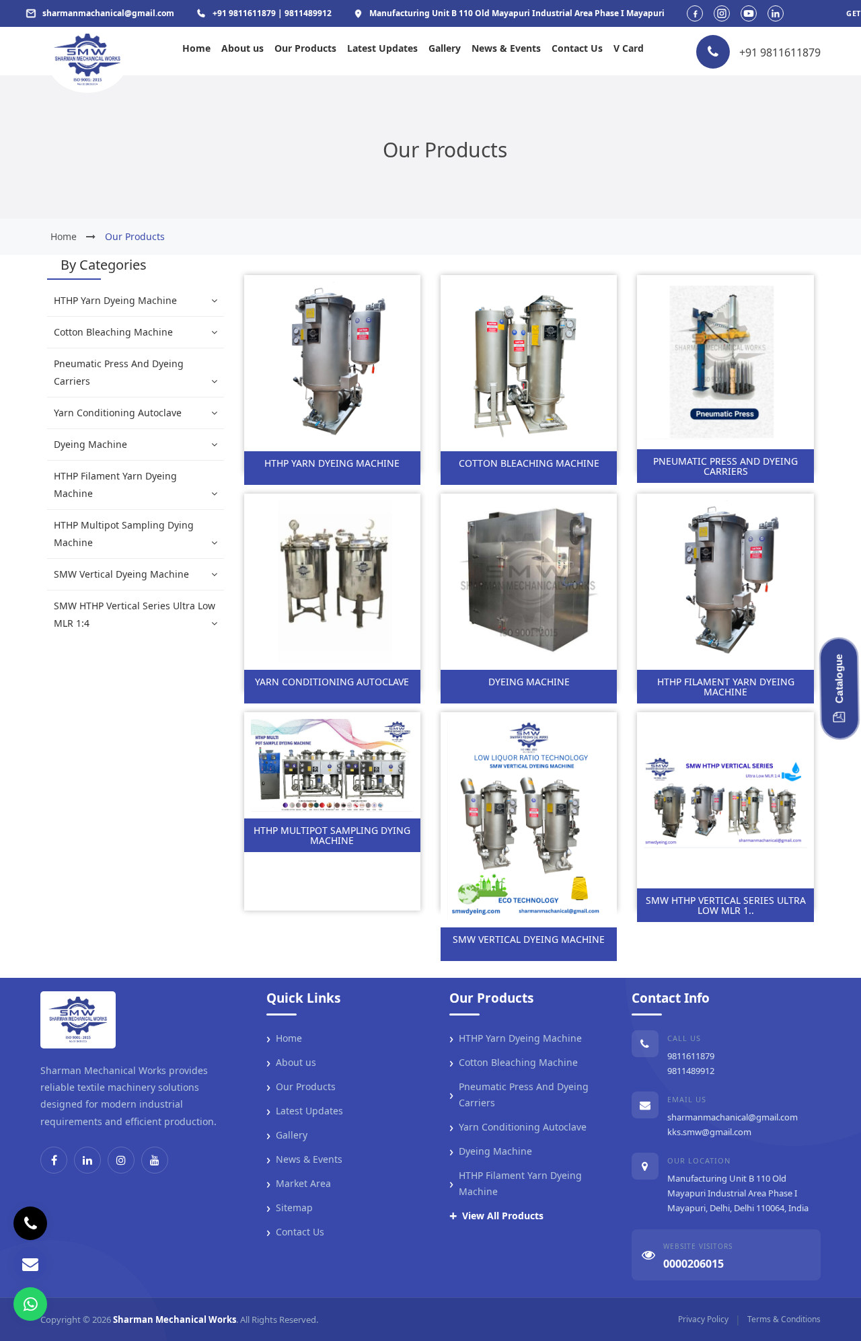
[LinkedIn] (87, 1160)
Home (196, 48)
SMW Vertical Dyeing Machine (121, 574)
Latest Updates (382, 48)
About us (242, 48)
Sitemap (289, 1208)
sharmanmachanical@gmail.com (732, 1117)
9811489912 (690, 1071)
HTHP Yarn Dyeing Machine (115, 300)
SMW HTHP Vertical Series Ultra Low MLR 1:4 (134, 614)
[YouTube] (154, 1160)
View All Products (496, 1216)
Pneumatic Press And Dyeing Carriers (119, 372)
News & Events (506, 48)
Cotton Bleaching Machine (113, 331)
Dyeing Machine (90, 444)
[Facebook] (53, 1160)
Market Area (298, 1184)
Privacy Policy (703, 1319)
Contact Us (577, 48)
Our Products (305, 48)
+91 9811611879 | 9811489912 (272, 13)
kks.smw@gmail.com (709, 1132)
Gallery (444, 48)
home (63, 236)
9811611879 (690, 1056)
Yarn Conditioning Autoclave (118, 412)
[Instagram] (121, 1160)
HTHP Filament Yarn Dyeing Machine (115, 484)
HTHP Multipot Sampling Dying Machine (124, 534)
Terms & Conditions (784, 1319)
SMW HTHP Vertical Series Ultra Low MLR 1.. (726, 905)
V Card (628, 48)
